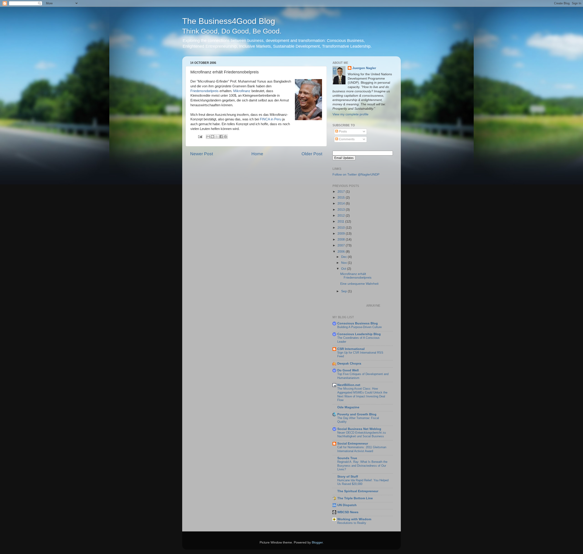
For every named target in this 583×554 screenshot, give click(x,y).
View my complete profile (350, 114)
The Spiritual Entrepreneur (357, 491)
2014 (342, 203)
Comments (346, 139)
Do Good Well (348, 370)
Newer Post (201, 153)
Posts (342, 131)
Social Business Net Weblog (359, 429)
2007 (342, 245)
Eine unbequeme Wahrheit (359, 283)
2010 (342, 227)
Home (257, 153)
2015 (342, 197)
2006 (342, 251)
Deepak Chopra (349, 363)
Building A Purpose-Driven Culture (359, 327)
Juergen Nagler (364, 68)
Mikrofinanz (242, 91)
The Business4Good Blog (231, 25)
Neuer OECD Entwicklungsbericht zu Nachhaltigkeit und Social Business (361, 434)
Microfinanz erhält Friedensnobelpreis (355, 275)
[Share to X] (217, 136)
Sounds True (347, 458)
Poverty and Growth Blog (356, 414)
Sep (344, 291)
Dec (344, 257)
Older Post (312, 153)
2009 (342, 233)
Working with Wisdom (354, 519)
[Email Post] (200, 136)
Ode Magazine (348, 407)
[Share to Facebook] (221, 136)
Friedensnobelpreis (204, 91)
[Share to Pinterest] (225, 136)
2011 (341, 221)
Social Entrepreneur (352, 443)
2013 (342, 209)
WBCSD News (347, 512)
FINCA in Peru (270, 119)
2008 (342, 239)
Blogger (317, 542)
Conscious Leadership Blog (359, 334)
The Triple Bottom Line (355, 498)
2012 (342, 215)
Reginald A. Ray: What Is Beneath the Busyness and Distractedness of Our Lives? (362, 465)
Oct (344, 268)
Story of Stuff (347, 476)
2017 (342, 191)
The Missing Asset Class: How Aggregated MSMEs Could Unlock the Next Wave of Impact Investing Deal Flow (362, 394)
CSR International (351, 349)
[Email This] (208, 136)
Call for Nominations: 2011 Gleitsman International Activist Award (361, 449)
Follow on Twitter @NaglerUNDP (355, 174)
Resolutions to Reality (351, 523)
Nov (344, 262)
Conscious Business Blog (357, 323)
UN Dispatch (347, 505)
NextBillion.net (348, 385)
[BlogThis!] (212, 136)
